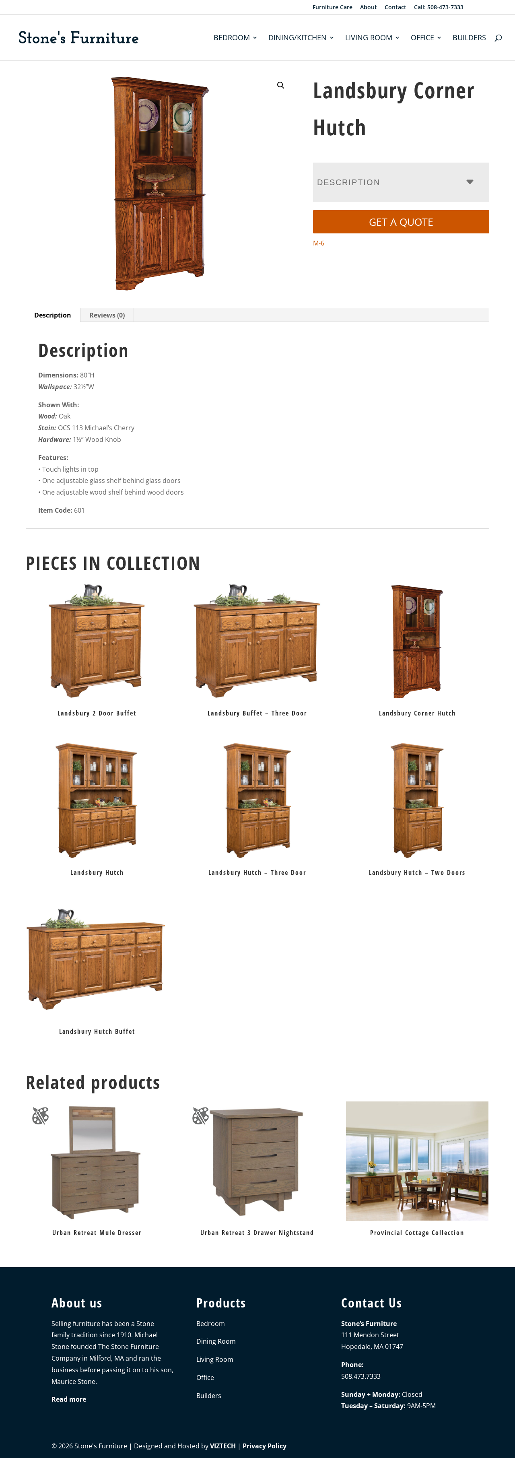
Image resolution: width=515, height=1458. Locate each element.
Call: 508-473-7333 (439, 7)
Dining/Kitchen (297, 38)
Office (422, 38)
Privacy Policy (264, 1446)
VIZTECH (223, 1446)
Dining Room (216, 1341)
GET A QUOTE (401, 222)
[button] (281, 85)
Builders (469, 38)
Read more (69, 1399)
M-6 (318, 243)
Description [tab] (52, 315)
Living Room (368, 38)
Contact (395, 7)
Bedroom (232, 38)
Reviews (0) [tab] (107, 315)
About (368, 7)
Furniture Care (332, 7)
